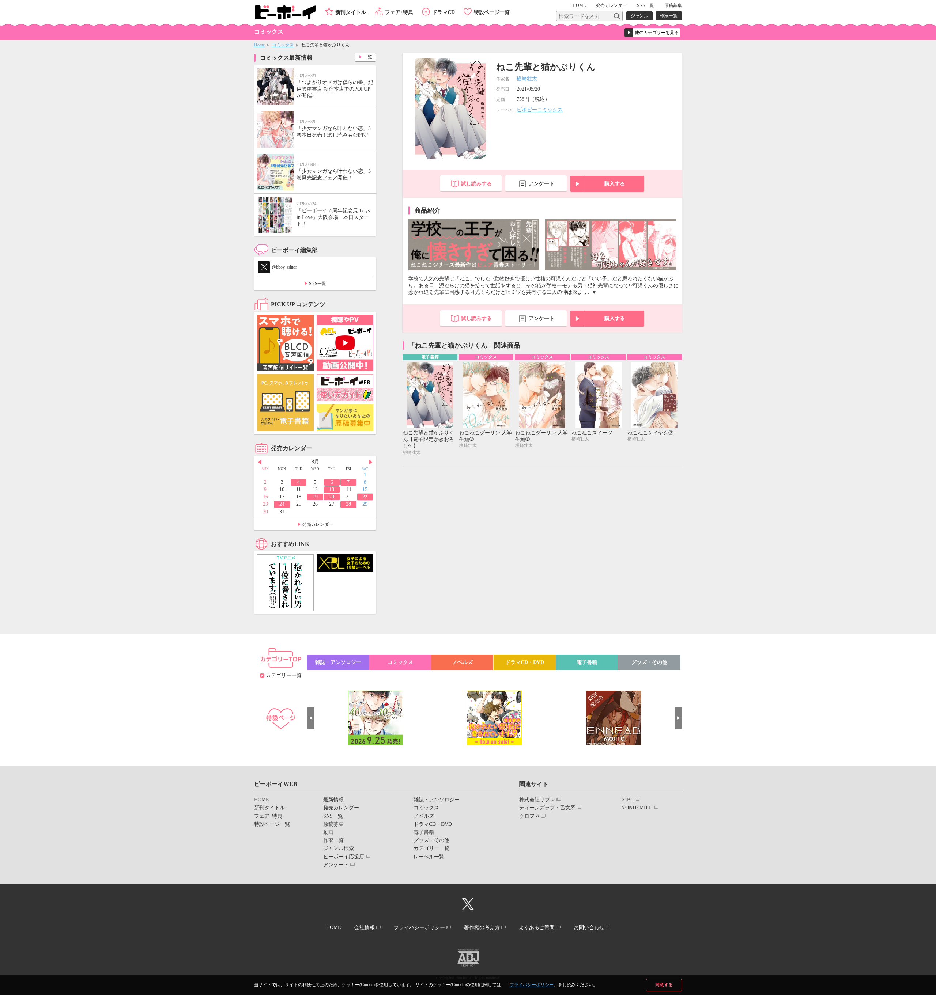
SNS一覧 (645, 5)
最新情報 (333, 799)
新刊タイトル (350, 12)
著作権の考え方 (482, 927)
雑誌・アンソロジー (338, 662)
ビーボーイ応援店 (343, 856)
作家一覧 (669, 15)
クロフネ (529, 816)
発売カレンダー (317, 524)
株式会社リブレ (537, 799)
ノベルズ (462, 662)
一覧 (367, 57)
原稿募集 (673, 5)
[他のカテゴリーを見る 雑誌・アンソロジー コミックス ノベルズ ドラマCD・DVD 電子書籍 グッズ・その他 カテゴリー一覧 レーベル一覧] (652, 32)
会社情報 (364, 927)
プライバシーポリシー (532, 984)
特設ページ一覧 (492, 12)
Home (259, 45)
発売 (611, 5)
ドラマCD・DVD (524, 662)
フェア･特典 (399, 12)
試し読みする (476, 183)
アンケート (541, 183)
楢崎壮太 (527, 78)
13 (331, 489)
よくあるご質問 (537, 927)
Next (370, 462)
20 (331, 497)
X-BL (628, 799)
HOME (579, 5)
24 (281, 504)
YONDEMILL (637, 807)
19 (315, 497)
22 (364, 497)
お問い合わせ (589, 927)
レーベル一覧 (429, 856)
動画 (328, 832)
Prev (259, 462)
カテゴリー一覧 (284, 675)
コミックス (283, 45)
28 (348, 504)
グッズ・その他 (649, 662)
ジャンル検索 (338, 848)
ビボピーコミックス (540, 110)
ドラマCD (443, 12)
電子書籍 (587, 662)
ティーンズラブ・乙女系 (547, 807)
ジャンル (639, 15)
